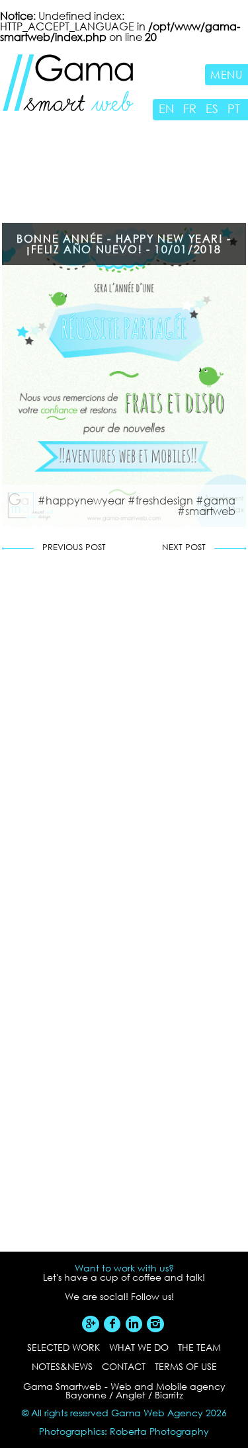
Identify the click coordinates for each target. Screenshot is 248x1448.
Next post (184, 547)
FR (189, 108)
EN (166, 108)
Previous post (74, 547)
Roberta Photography (159, 1431)
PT (233, 108)
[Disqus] (124, 748)
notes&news (62, 1366)
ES (212, 108)
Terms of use (186, 1366)
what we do (139, 1347)
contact (123, 1366)
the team (199, 1347)
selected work (63, 1347)
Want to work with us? (124, 1268)
